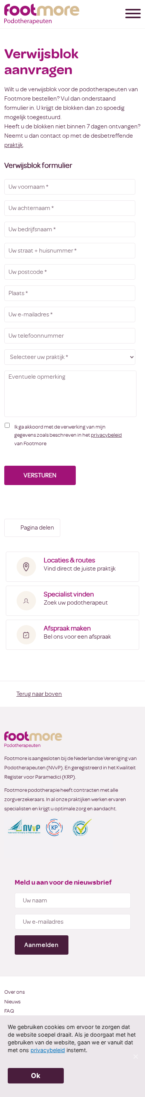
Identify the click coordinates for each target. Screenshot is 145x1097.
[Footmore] (41, 14)
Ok (36, 1075)
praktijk (13, 145)
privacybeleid (106, 435)
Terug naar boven (39, 693)
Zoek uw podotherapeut (76, 598)
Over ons (14, 992)
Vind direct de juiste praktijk (80, 564)
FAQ (9, 1011)
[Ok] (135, 1056)
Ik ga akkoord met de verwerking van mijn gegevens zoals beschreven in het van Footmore (68, 435)
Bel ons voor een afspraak (77, 632)
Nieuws (12, 1001)
